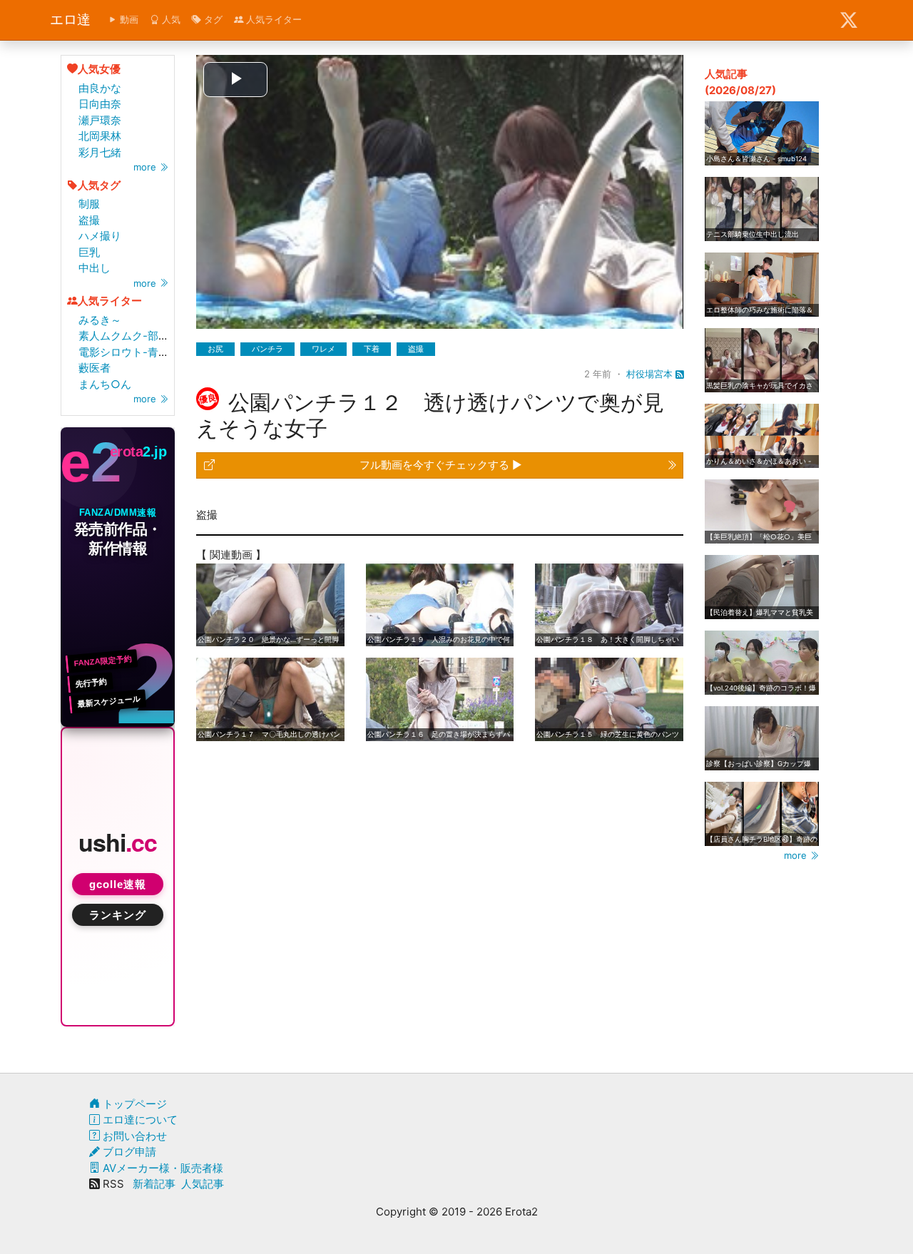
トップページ (133, 1104)
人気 (169, 19)
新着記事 (154, 1184)
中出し (94, 268)
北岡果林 (99, 136)
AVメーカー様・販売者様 (161, 1168)
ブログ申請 (128, 1151)
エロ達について (139, 1119)
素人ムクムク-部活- (126, 335)
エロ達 (70, 19)
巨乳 (89, 252)
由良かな (99, 88)
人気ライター (272, 19)
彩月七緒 (99, 152)
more (146, 167)
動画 (127, 19)
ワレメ (323, 349)
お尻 (215, 349)
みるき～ (99, 320)
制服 (89, 203)
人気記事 (202, 1184)
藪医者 (94, 367)
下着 (371, 349)
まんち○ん (104, 384)
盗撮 (89, 220)
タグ (212, 19)
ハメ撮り (99, 236)
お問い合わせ (133, 1136)
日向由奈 (99, 104)
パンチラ (267, 349)
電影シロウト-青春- (126, 352)
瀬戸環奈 (99, 120)
